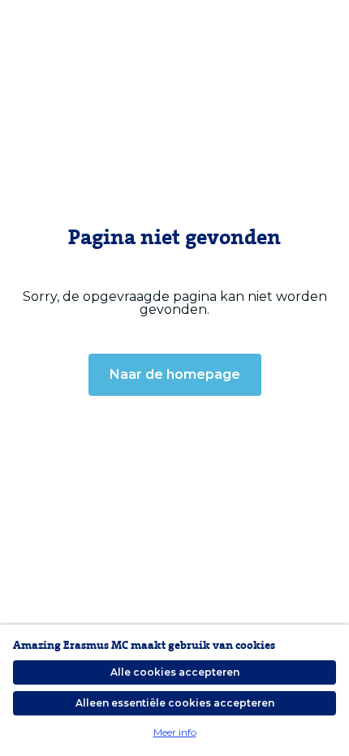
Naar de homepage (175, 374)
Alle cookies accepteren (174, 672)
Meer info (174, 732)
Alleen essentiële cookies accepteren (174, 703)
